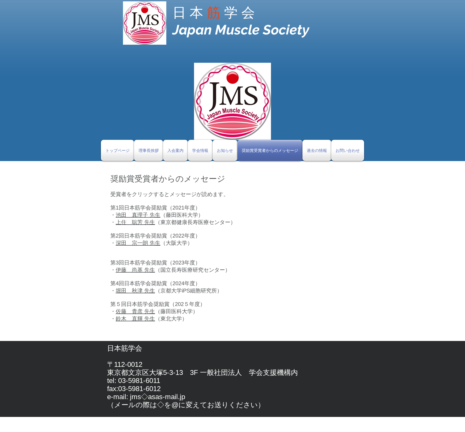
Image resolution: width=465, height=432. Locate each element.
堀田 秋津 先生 (135, 291)
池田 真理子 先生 (138, 215)
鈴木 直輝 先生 (135, 319)
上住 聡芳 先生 (135, 222)
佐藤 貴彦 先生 (135, 311)
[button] (232, 101)
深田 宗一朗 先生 (138, 243)
